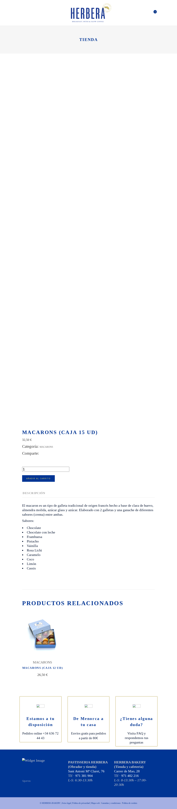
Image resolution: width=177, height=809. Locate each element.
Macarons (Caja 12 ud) (42, 667)
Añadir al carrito (38, 478)
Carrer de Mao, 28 (127, 771)
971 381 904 (84, 776)
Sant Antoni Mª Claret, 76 (86, 771)
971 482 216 (130, 776)
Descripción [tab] (34, 493)
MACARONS (46, 447)
